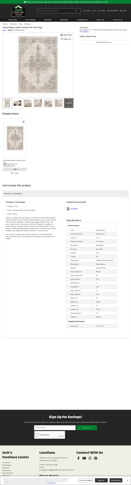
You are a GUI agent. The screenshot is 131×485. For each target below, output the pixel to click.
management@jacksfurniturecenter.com (56, 470)
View (15, 169)
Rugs (20, 24)
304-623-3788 (51, 465)
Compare (16, 173)
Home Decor (13, 24)
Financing (64, 20)
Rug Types (27, 24)
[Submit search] (76, 11)
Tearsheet (74, 209)
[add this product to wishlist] (23, 121)
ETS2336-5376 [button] (19, 30)
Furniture (12, 20)
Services (47, 20)
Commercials (82, 20)
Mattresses (30, 20)
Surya (4, 30)
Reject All (101, 480)
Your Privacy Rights (85, 480)
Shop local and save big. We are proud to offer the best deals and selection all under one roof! (67, 2)
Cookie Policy (51, 483)
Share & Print (67, 35)
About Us (100, 20)
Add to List (67, 39)
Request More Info (105, 42)
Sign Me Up (86, 428)
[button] (84, 10)
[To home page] (18, 10)
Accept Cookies (116, 480)
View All (69, 103)
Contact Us (118, 20)
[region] (65, 480)
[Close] (127, 480)
